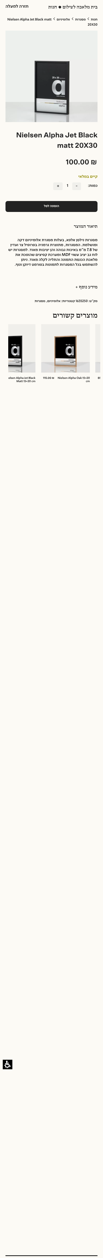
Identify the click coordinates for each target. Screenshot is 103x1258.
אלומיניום (63, 19)
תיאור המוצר (86, 226)
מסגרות (80, 19)
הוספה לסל (51, 206)
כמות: (93, 186)
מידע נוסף (88, 287)
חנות (94, 19)
